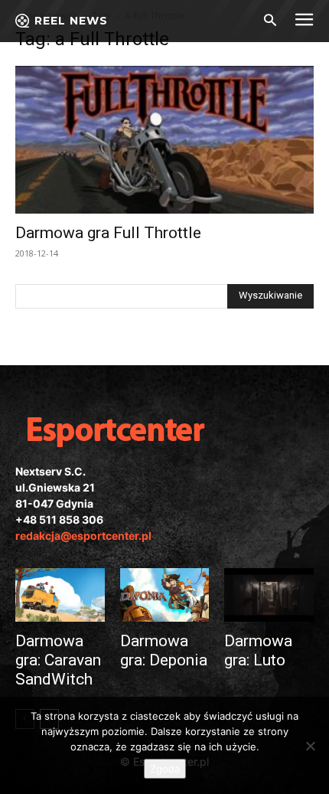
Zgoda (165, 769)
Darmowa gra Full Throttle (108, 233)
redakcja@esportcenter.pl (83, 535)
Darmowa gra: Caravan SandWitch (58, 660)
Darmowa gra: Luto (258, 650)
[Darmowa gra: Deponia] (165, 595)
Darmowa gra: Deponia (163, 650)
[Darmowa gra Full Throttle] (164, 140)
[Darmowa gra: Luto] (269, 595)
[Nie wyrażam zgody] (310, 745)
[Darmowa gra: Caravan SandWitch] (60, 595)
